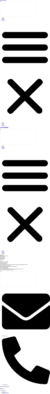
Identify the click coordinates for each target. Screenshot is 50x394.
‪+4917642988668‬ (4, 127)
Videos (3, 19)
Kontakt (3, 20)
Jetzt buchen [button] (2, 388)
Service (3, 18)
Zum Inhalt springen (3, 0)
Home (3, 17)
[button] (25, 71)
